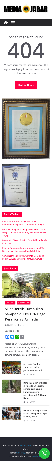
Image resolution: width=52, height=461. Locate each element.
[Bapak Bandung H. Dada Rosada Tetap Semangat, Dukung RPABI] (11, 415)
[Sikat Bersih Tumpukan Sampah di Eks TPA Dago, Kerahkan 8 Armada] (26, 285)
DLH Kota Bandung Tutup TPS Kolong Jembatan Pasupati (32, 367)
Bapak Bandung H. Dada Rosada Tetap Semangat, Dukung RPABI (35, 413)
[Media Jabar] (5, 22)
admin (22, 325)
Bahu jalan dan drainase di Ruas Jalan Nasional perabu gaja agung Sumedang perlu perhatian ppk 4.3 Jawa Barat (35, 390)
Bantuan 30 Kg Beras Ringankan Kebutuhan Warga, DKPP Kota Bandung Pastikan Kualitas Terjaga (24, 232)
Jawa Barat (10, 303)
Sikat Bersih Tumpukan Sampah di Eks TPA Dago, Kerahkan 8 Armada (25, 314)
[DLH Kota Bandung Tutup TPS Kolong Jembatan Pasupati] (11, 369)
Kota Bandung (23, 303)
